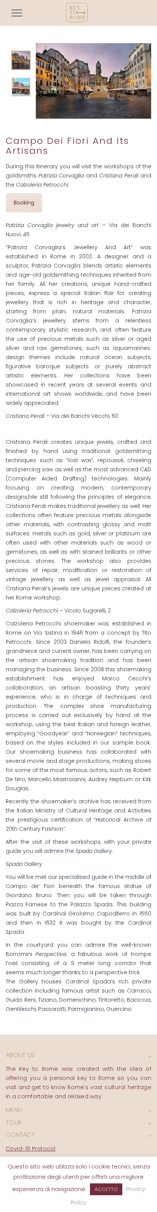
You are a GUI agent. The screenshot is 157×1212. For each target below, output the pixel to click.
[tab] (20, 60)
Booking (24, 202)
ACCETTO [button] (106, 1189)
